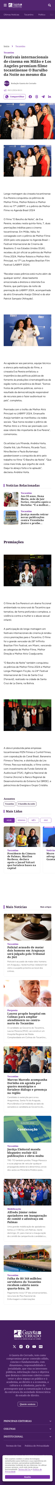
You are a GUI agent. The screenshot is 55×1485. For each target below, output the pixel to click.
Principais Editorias (18, 1421)
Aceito (27, 1477)
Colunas (9, 1428)
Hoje (9, 820)
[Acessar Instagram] (21, 1347)
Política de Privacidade (37, 1445)
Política (41, 14)
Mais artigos (45, 907)
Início (6, 46)
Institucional (13, 1436)
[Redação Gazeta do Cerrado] (7, 83)
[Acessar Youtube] (34, 1347)
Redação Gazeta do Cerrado (23, 83)
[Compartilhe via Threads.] (36, 96)
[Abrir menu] (5, 5)
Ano (46, 820)
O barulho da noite (26, 804)
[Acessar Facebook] (28, 1347)
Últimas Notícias (11, 14)
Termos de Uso (13, 1445)
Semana (21, 820)
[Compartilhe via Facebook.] (30, 96)
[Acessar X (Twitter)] (14, 1347)
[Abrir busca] (49, 5)
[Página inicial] (27, 1335)
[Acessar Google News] (41, 1347)
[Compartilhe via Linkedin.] (49, 96)
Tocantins (28, 14)
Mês (34, 820)
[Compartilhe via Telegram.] (43, 96)
